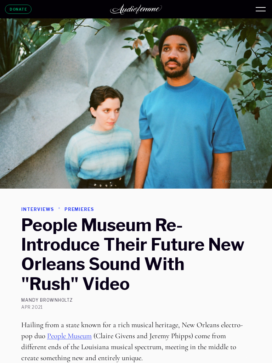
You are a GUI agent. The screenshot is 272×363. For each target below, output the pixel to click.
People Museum (69, 335)
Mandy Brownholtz (47, 300)
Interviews (37, 209)
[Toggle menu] (260, 9)
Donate (18, 9)
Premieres (79, 209)
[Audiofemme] (136, 9)
